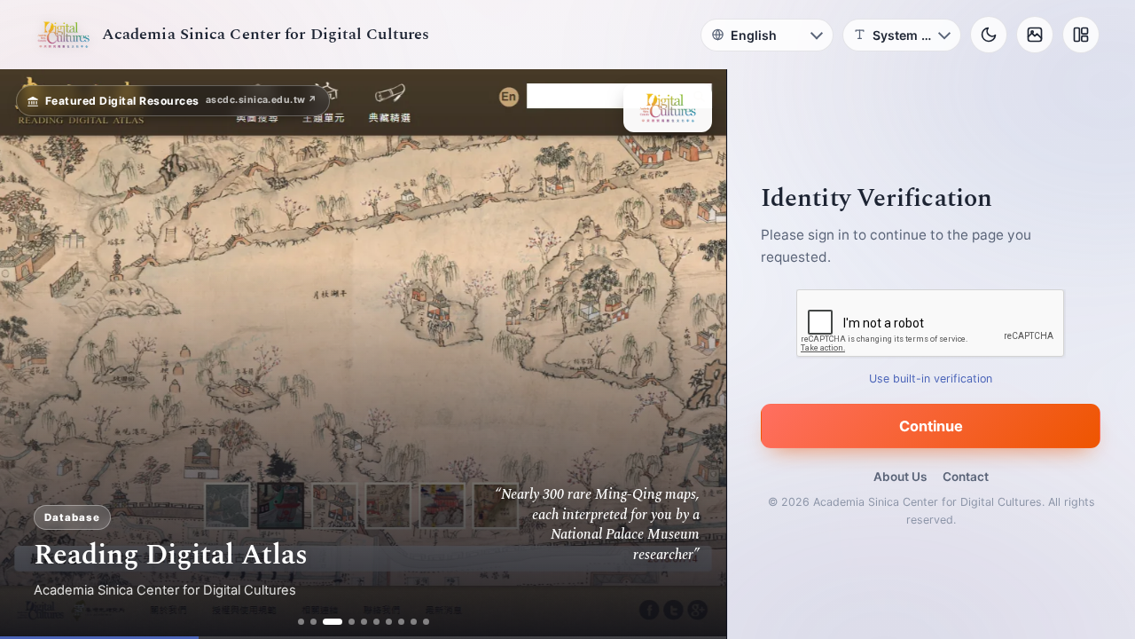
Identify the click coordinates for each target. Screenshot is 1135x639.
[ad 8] (401, 622)
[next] (694, 354)
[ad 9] (414, 622)
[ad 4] (351, 622)
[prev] (31, 354)
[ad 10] (426, 622)
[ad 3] (332, 622)
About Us (900, 476)
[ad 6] (376, 622)
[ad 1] (301, 622)
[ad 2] (313, 622)
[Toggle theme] (988, 34)
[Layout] (1081, 34)
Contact (966, 476)
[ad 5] (364, 622)
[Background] (1034, 34)
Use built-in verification (931, 378)
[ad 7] (389, 622)
